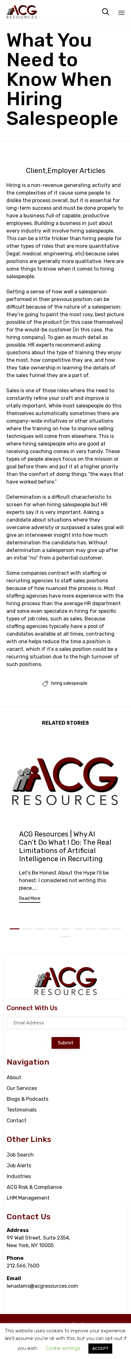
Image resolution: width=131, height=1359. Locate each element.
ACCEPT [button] (100, 1348)
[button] (29, 899)
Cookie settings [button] (63, 1348)
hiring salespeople (69, 683)
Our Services (22, 1088)
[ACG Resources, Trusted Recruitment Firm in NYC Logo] (66, 994)
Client (36, 171)
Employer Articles (76, 171)
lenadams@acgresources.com (42, 1286)
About (14, 1077)
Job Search (20, 1155)
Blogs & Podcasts (27, 1099)
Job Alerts (19, 1166)
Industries (19, 1176)
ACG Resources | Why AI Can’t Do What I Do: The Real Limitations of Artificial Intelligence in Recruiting (65, 846)
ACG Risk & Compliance (34, 1187)
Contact (16, 1121)
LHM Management (28, 1198)
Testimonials (22, 1110)
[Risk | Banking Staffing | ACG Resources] (21, 12)
